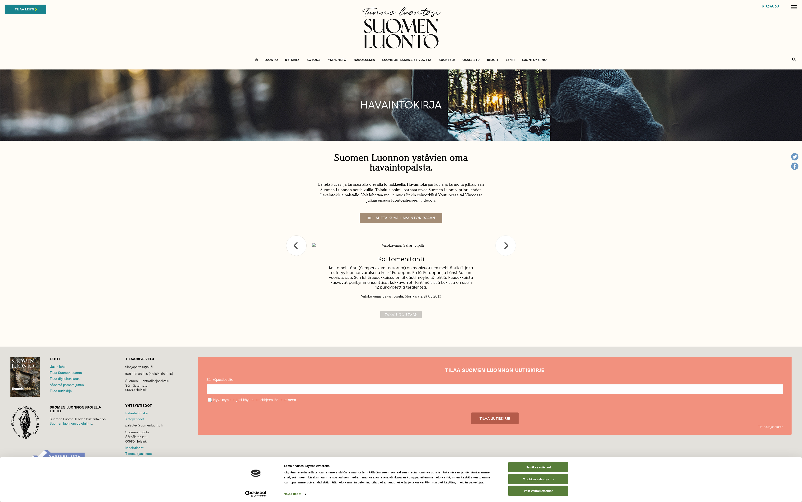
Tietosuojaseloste (138, 453)
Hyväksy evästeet (538, 467)
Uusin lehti (58, 366)
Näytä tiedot (292, 494)
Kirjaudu (770, 6)
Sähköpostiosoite (219, 380)
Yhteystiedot (134, 418)
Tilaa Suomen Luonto (66, 372)
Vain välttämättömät (538, 491)
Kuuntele (447, 60)
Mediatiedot (134, 447)
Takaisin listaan (401, 315)
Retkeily (292, 60)
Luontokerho (534, 60)
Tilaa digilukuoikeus (65, 378)
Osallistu (471, 60)
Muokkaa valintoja (536, 479)
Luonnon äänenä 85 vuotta (406, 60)
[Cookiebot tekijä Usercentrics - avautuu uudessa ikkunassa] (256, 494)
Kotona (314, 60)
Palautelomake (136, 412)
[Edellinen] (296, 245)
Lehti (510, 60)
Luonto (271, 60)
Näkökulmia (364, 60)
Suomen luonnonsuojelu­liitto (71, 423)
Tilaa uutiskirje (61, 390)
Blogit (493, 60)
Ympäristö (337, 60)
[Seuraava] (505, 245)
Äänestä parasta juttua (67, 384)
